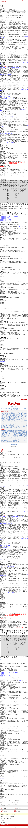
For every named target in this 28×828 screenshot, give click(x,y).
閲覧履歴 (5, 811)
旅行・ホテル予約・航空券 (9, 430)
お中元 (24, 426)
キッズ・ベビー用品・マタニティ (14, 414)
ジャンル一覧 (11, 408)
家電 (3, 419)
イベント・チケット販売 (21, 431)
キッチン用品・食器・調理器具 (13, 421)
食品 (11, 416)
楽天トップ (3, 408)
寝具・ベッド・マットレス (18, 420)
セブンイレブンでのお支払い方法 (7, 117)
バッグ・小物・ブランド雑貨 (8, 413)
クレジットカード (6, 436)
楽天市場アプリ (17, 408)
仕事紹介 (12, 438)
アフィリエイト (7, 435)
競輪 (3, 435)
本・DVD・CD (17, 430)
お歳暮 (8, 427)
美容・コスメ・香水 (19, 415)
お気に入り (18, 808)
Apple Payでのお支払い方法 (5, 96)
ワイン (12, 417)
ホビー (22, 419)
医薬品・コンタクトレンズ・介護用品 (8, 415)
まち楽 (25, 424)
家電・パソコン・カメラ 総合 (13, 412)
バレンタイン (8, 426)
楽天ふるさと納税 (4, 425)
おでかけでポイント (15, 434)
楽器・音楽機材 (11, 419)
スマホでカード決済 (23, 436)
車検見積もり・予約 (12, 431)
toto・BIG (13, 440)
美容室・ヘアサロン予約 (9, 432)
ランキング (20, 427)
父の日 (21, 426)
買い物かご (5, 808)
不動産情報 (17, 438)
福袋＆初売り (3, 426)
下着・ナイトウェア (4, 414)
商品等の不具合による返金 (5, 219)
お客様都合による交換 (4, 218)
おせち (16, 427)
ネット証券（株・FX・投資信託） (17, 435)
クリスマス (12, 427)
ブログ (20, 438)
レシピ (7, 431)
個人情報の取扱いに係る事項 (17, 67)
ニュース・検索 (8, 438)
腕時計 (25, 413)
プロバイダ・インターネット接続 (10, 439)
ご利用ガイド (4, 822)
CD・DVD (6, 419)
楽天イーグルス (6, 441)
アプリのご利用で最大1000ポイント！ (9, 814)
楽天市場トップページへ (6, 824)
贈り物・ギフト (18, 423)
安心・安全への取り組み (6, 818)
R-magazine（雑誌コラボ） (10, 423)
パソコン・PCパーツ (18, 417)
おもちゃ (18, 419)
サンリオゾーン (21, 424)
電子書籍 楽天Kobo (23, 430)
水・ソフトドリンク (23, 416)
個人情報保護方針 (14, 444)
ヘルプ (2, 820)
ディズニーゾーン (14, 424)
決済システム (16, 436)
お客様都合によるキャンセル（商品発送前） (9, 216)
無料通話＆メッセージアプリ (22, 439)
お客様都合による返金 (4, 217)
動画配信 (6, 440)
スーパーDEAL (23, 408)
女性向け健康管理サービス (19, 432)
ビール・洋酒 (3, 417)
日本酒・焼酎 (8, 417)
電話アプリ (3, 440)
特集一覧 (7, 408)
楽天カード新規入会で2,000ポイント (8, 816)
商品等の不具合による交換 (5, 220)
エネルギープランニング (5, 437)
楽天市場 (2, 430)
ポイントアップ (8, 424)
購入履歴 (20, 226)
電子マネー (12, 436)
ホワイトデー (13, 426)
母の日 (18, 426)
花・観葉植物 (21, 421)
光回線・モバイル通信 (12, 418)
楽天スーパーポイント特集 (14, 433)
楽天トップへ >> (14, 406)
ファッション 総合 (4, 412)
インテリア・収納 (10, 420)
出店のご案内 (15, 409)
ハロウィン (5, 427)
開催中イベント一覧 (23, 425)
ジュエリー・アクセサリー (19, 413)
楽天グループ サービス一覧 (14, 441)
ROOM (23, 438)
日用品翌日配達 (10, 425)
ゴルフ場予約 (3, 431)
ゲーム (15, 419)
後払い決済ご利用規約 (4, 67)
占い (10, 440)
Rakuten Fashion (22, 434)
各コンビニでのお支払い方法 (6, 133)
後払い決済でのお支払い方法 (6, 74)
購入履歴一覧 (3, 361)
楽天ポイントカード (7, 434)
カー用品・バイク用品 (6, 416)
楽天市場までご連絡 (10, 142)
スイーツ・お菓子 (16, 416)
